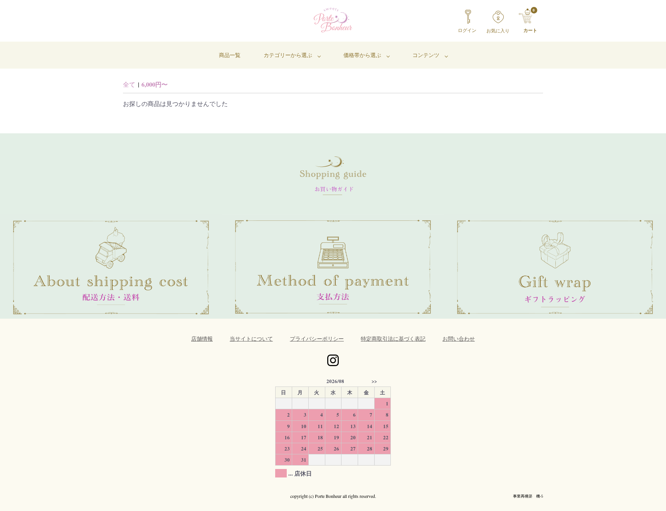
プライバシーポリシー (317, 338)
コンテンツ (425, 55)
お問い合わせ (458, 338)
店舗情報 (202, 338)
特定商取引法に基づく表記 (393, 338)
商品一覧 (229, 55)
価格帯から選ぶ (362, 55)
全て (129, 84)
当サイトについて (251, 338)
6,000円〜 (154, 84)
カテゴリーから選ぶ (288, 55)
